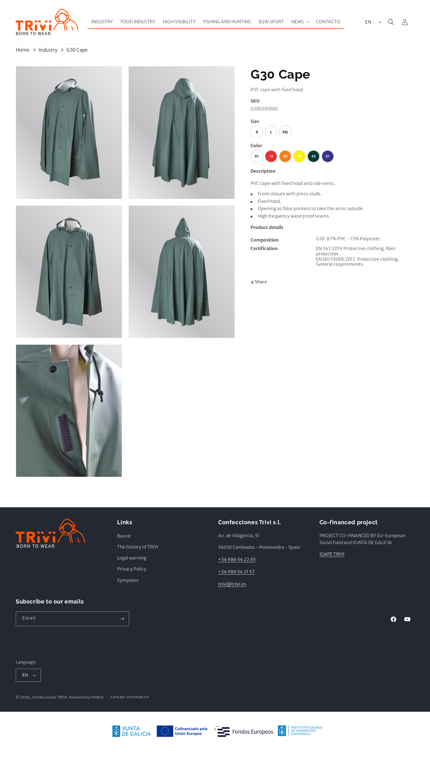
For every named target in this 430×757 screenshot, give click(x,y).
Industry (48, 50)
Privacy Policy (131, 569)
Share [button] (261, 282)
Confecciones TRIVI (49, 697)
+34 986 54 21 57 (236, 572)
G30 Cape (77, 50)
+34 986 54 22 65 (237, 560)
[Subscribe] (122, 618)
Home (22, 50)
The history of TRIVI (137, 547)
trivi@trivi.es (232, 584)
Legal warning (131, 558)
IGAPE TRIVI (332, 554)
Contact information (130, 697)
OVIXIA (97, 697)
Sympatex (128, 580)
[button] (300, 21)
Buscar (124, 536)
